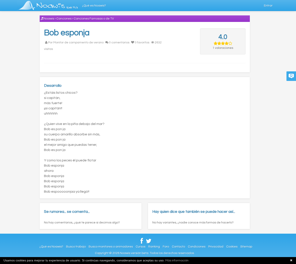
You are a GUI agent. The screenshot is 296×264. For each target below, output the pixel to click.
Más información (177, 260)
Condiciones (196, 246)
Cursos (140, 246)
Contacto (178, 246)
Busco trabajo (76, 246)
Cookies (231, 246)
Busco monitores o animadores (111, 246)
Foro (166, 246)
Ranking (154, 246)
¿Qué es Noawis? (94, 5)
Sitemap (246, 246)
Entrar (268, 5)
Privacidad (215, 246)
